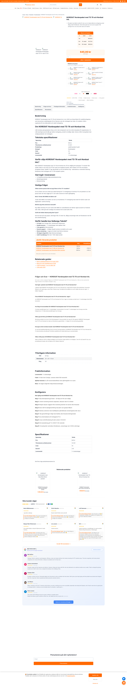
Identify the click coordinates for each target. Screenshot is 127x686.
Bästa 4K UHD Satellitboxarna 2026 (46, 263)
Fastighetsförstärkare (64, 8)
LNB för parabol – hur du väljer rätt (46, 265)
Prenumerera (63, 663)
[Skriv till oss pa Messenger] (123, 678)
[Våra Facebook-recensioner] (50, 504)
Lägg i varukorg (85, 60)
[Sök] (80, 4)
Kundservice (104, 8)
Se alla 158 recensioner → (63, 544)
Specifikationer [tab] (38, 109)
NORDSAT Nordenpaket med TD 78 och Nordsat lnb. (76, 104)
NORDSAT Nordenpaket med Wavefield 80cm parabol (50, 250)
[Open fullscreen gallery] (60, 45)
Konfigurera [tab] (81, 106)
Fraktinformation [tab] (72, 106)
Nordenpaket (71, 103)
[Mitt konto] (97, 5)
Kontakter (97, 8)
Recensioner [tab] (48, 109)
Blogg (18, 8)
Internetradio (75, 8)
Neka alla (95, 679)
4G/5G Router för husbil (47, 8)
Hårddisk (71, 8)
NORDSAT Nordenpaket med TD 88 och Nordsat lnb (50, 248)
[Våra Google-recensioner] (46, 504)
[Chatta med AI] (124, 683)
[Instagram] (123, 1)
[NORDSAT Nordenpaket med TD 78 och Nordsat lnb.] (37, 31)
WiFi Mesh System (56, 8)
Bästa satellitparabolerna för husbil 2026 (47, 261)
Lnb (100, 8)
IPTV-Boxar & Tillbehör (27, 8)
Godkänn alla (95, 675)
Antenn (40, 8)
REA (21, 8)
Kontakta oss (110, 8)
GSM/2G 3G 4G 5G (90, 8)
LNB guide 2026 (41, 267)
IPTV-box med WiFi (83, 8)
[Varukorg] (101, 5)
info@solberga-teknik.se (107, 1)
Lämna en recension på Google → (64, 602)
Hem (15, 8)
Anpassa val (95, 683)
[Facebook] (120, 1)
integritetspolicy (71, 676)
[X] (125, 1)
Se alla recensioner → (97, 549)
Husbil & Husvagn (35, 8)
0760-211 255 (116, 1)
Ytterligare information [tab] (59, 106)
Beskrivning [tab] (38, 106)
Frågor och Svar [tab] (47, 106)
